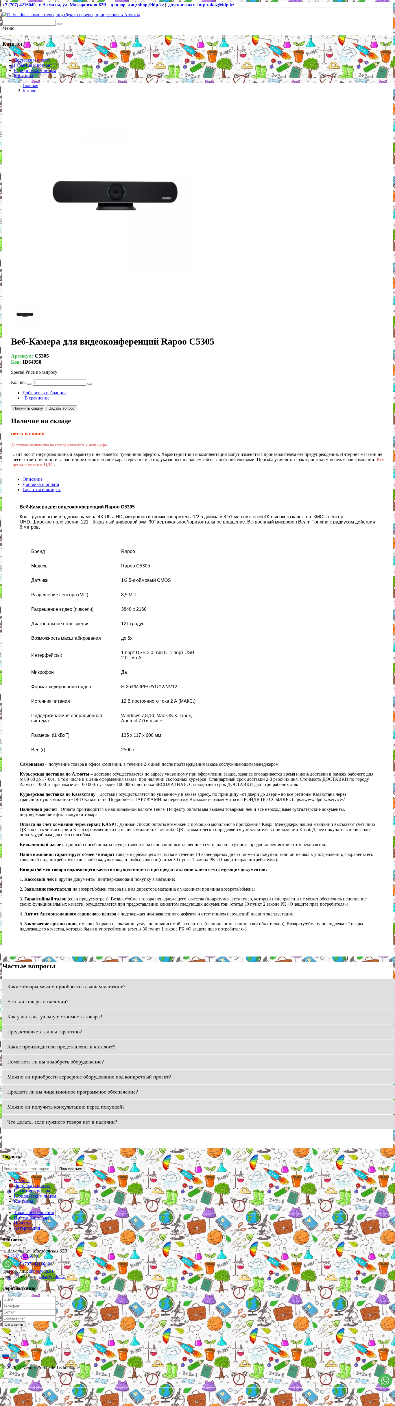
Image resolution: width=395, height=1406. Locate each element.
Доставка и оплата (32, 60)
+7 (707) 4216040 (21, 1256)
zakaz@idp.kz (52, 1276)
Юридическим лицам (35, 70)
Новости (22, 1222)
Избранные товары (32, 1217)
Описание (33, 479)
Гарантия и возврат (33, 65)
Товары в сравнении (34, 1212)
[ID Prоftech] (71, 14)
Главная (21, 54)
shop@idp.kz (41, 1271)
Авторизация (27, 1228)
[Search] (59, 24)
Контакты (23, 75)
